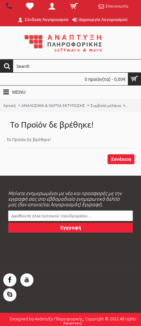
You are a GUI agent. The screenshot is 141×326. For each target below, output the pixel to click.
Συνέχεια (121, 159)
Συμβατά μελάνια (106, 105)
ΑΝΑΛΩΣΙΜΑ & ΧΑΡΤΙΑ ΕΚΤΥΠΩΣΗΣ (53, 105)
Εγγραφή (70, 227)
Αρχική (9, 105)
